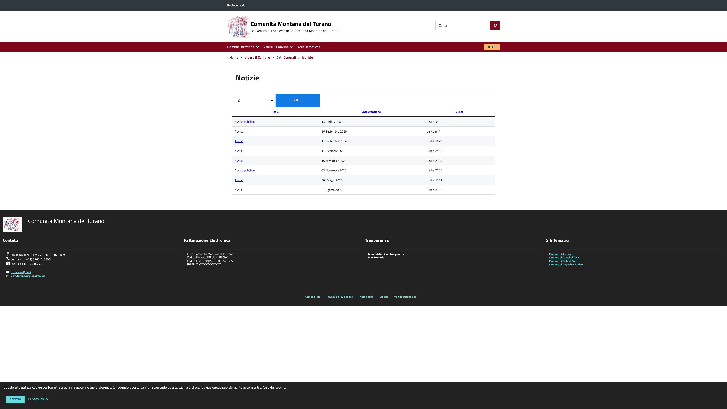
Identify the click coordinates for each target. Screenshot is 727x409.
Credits (384, 296)
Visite (459, 111)
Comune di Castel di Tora (564, 257)
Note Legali (367, 296)
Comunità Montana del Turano (294, 27)
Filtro (297, 100)
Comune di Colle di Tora (563, 261)
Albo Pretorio (376, 257)
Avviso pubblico (245, 121)
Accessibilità (312, 296)
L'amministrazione (240, 46)
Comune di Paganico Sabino (566, 264)
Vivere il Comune (276, 46)
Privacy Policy (38, 398)
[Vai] (495, 25)
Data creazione (371, 111)
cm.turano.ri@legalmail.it (28, 276)
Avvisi (239, 150)
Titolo (275, 111)
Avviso (239, 131)
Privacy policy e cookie (340, 296)
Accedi (492, 47)
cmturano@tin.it (21, 272)
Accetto (15, 399)
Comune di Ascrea (560, 254)
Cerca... (444, 26)
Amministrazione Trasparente (386, 254)
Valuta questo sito (405, 296)
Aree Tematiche (309, 46)
